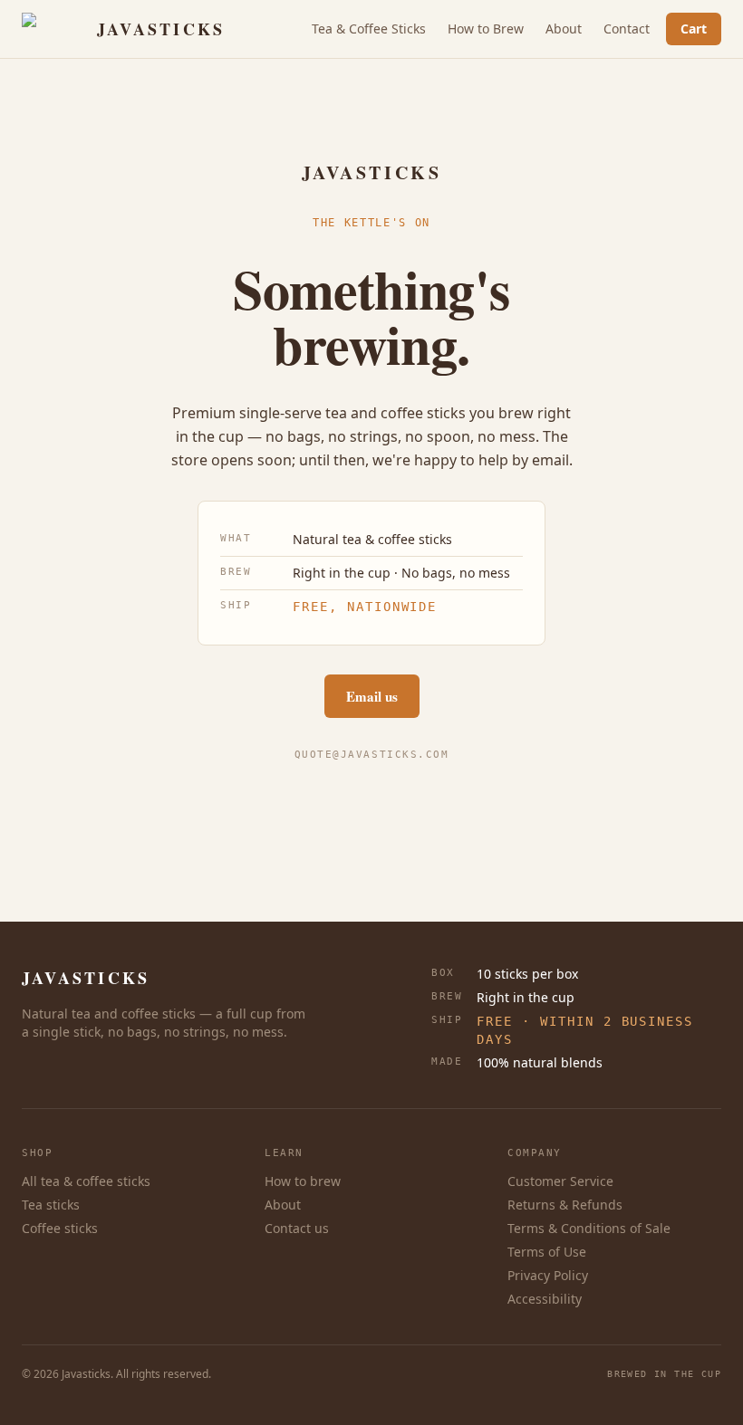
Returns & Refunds (564, 1204)
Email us (372, 696)
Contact (626, 28)
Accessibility (544, 1298)
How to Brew (486, 28)
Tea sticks (51, 1204)
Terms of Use (546, 1251)
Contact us (297, 1228)
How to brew (303, 1181)
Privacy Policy (547, 1275)
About (563, 28)
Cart (693, 28)
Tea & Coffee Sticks (369, 28)
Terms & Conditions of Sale (589, 1228)
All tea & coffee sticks (86, 1181)
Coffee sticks (60, 1228)
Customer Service (560, 1181)
